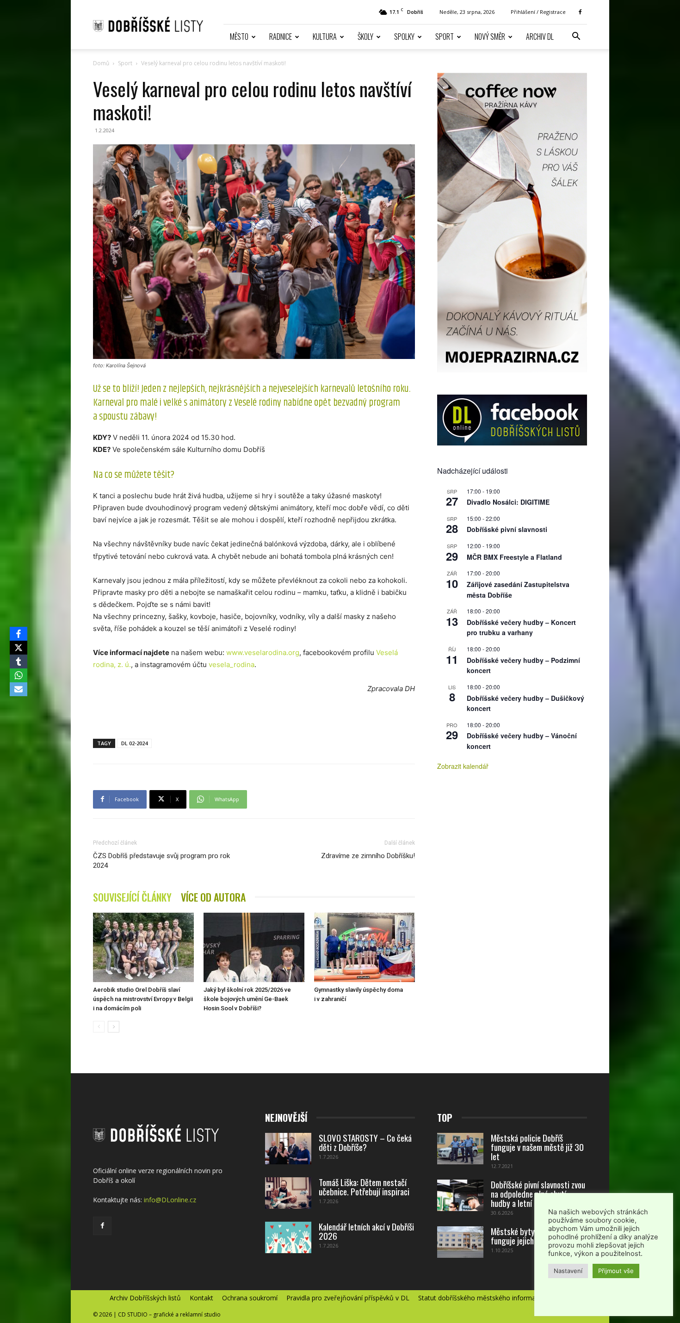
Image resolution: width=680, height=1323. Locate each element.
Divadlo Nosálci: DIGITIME (508, 502)
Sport (444, 36)
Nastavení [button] (568, 1270)
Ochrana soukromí (250, 1298)
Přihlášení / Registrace (538, 11)
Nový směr (490, 36)
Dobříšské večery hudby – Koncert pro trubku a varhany (521, 627)
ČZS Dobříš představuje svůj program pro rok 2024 (161, 861)
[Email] (18, 689)
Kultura (325, 36)
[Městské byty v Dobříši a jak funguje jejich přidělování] (460, 1242)
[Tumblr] (18, 661)
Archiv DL (540, 36)
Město (239, 36)
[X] (18, 648)
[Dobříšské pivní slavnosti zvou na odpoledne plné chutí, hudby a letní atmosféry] (460, 1196)
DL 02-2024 (134, 743)
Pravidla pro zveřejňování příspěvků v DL (347, 1298)
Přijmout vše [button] (616, 1270)
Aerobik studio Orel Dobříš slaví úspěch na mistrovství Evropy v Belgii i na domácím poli (143, 999)
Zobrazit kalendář (462, 766)
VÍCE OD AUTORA (213, 897)
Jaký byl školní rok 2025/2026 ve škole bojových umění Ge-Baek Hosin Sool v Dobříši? (247, 999)
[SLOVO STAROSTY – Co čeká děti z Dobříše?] (288, 1149)
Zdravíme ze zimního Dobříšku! (368, 856)
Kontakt (201, 1298)
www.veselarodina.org (262, 652)
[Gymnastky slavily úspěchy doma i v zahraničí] (364, 947)
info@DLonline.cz (170, 1199)
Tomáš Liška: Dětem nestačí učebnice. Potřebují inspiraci (364, 1186)
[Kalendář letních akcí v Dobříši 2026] (288, 1238)
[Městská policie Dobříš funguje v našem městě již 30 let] (460, 1149)
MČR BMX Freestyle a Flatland (514, 557)
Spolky (404, 36)
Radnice (280, 36)
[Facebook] (580, 12)
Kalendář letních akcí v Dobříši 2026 (366, 1231)
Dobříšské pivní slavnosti (507, 529)
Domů (101, 63)
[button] (576, 37)
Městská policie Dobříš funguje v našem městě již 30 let (537, 1146)
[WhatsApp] (18, 675)
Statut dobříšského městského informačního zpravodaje (502, 1298)
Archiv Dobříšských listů (145, 1298)
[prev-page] (99, 1026)
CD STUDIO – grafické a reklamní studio (169, 1314)
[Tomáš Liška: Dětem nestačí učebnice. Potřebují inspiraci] (288, 1193)
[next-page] (113, 1026)
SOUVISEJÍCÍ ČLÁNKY (132, 897)
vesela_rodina (231, 664)
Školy (365, 36)
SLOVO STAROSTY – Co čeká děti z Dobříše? (365, 1142)
